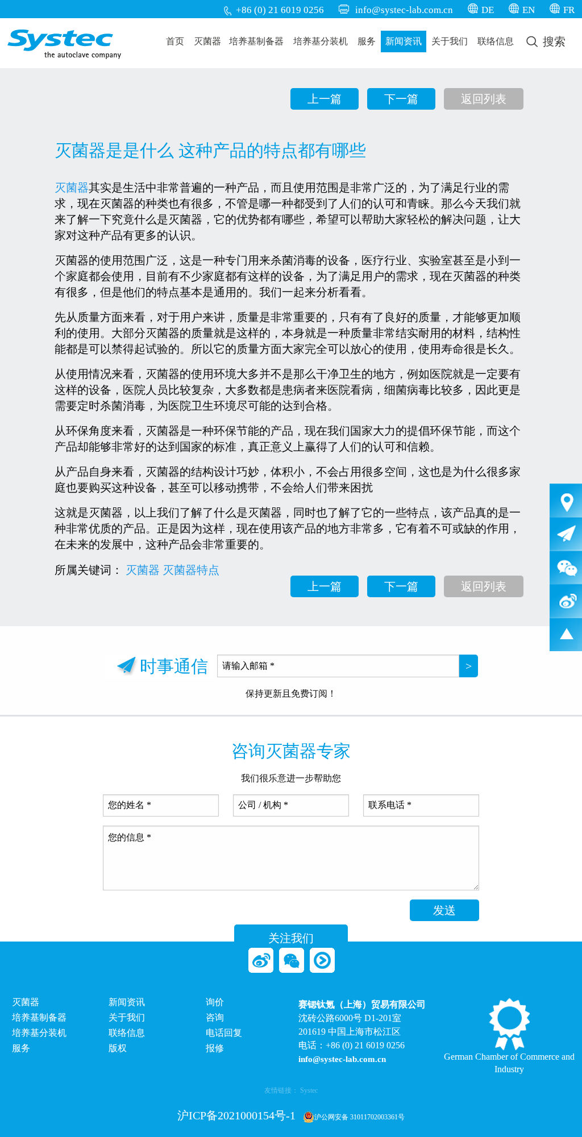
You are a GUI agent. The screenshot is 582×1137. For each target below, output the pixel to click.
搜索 (553, 41)
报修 (215, 1048)
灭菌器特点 (191, 570)
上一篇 (324, 99)
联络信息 (495, 41)
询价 (215, 1002)
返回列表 (483, 99)
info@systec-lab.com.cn (404, 10)
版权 (118, 1048)
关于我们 (449, 41)
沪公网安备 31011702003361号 (359, 1117)
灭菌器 (207, 41)
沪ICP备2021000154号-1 (236, 1115)
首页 (175, 41)
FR (569, 10)
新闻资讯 (403, 41)
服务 (366, 41)
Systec (309, 1090)
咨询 (215, 1017)
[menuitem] (175, 41)
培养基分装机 (320, 41)
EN (528, 10)
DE (487, 10)
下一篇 (401, 99)
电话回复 (224, 1033)
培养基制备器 (256, 41)
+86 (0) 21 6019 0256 (280, 10)
